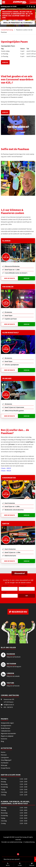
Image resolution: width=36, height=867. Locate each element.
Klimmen (6, 240)
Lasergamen (5, 757)
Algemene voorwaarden (8, 733)
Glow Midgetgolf (10, 332)
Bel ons (8, 865)
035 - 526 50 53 (8, 707)
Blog (2, 741)
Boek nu (5, 62)
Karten (5, 523)
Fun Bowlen (7, 286)
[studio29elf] (18, 854)
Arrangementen (6, 725)
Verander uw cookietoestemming (11, 842)
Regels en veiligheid (7, 736)
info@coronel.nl (9, 705)
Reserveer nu (19, 611)
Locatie (20, 865)
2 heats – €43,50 (6, 468)
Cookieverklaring (29, 842)
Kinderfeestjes (5, 728)
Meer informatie (9, 278)
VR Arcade (6, 378)
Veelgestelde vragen (7, 723)
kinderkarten (9, 477)
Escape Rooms (5, 768)
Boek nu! (26, 278)
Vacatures (4, 739)
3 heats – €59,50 (6, 471)
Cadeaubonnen (5, 731)
